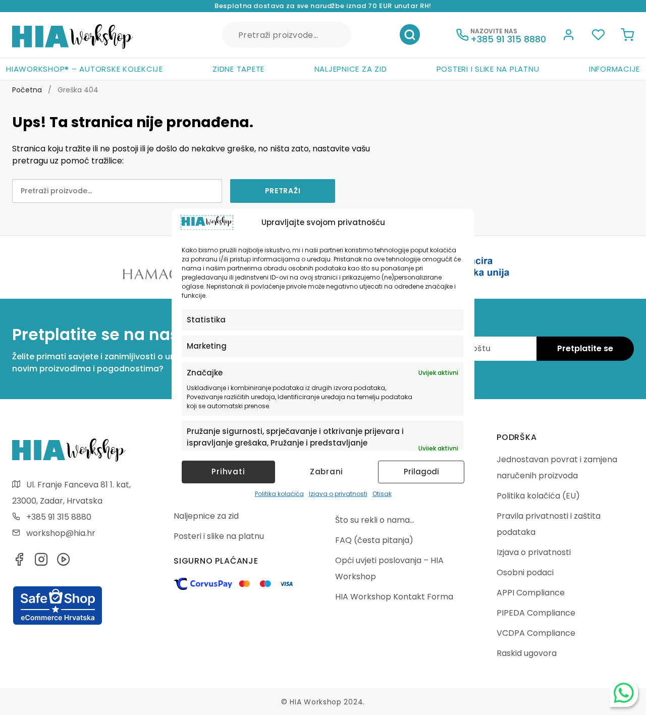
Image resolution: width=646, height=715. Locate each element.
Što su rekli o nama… (374, 520)
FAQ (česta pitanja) (374, 540)
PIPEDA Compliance (536, 613)
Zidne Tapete (238, 69)
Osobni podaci (525, 572)
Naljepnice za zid (350, 69)
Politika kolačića (279, 493)
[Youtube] (64, 562)
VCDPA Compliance (536, 633)
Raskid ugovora (527, 653)
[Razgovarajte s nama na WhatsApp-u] (624, 693)
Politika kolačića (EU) (538, 496)
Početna (27, 90)
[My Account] (568, 36)
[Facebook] (19, 562)
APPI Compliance (531, 592)
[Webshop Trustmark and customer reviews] (57, 623)
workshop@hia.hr (60, 533)
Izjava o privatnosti (338, 493)
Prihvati (228, 471)
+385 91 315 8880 (58, 517)
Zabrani (326, 471)
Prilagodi (421, 471)
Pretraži (410, 35)
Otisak (382, 493)
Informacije (614, 69)
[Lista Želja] (598, 36)
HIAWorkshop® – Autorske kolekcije (84, 69)
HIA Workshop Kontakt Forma (394, 596)
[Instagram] (41, 562)
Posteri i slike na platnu (488, 69)
